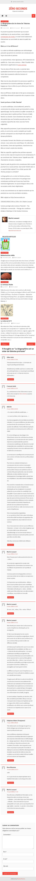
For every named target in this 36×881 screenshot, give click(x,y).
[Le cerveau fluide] (18, 276)
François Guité (11, 386)
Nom (5, 852)
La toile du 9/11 (6, 321)
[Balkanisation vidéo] (18, 244)
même (20, 394)
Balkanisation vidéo (8, 255)
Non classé (5, 21)
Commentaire (7, 834)
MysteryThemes (21, 879)
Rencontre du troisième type (6, 344)
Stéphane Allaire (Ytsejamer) (16, 721)
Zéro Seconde (18, 8)
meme (24, 394)
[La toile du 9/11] (18, 310)
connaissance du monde (8, 37)
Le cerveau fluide (7, 284)
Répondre (10, 379)
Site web (5, 866)
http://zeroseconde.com (14, 230)
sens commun (22, 65)
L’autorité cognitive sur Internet (31, 344)
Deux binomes (11, 767)
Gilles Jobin (10, 357)
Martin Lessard (16, 28)
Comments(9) (26, 28)
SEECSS (9, 407)
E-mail (5, 859)
